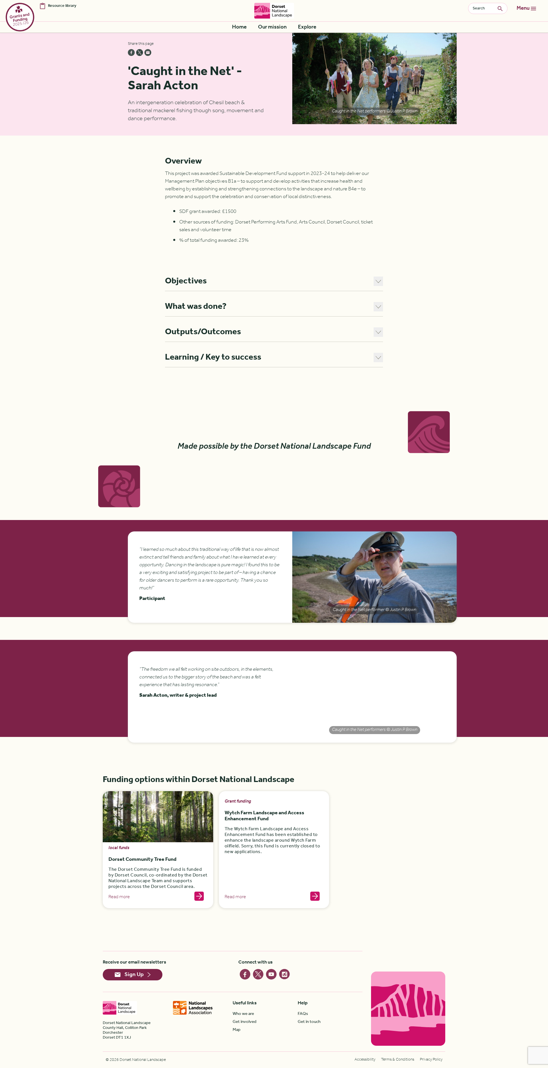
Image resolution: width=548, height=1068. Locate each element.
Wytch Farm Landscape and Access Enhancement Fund (264, 816)
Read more (119, 897)
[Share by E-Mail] (147, 52)
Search (502, 8)
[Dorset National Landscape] (274, 11)
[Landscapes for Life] (192, 1008)
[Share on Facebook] (131, 52)
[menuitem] (239, 27)
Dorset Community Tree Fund (142, 860)
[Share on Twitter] (139, 52)
